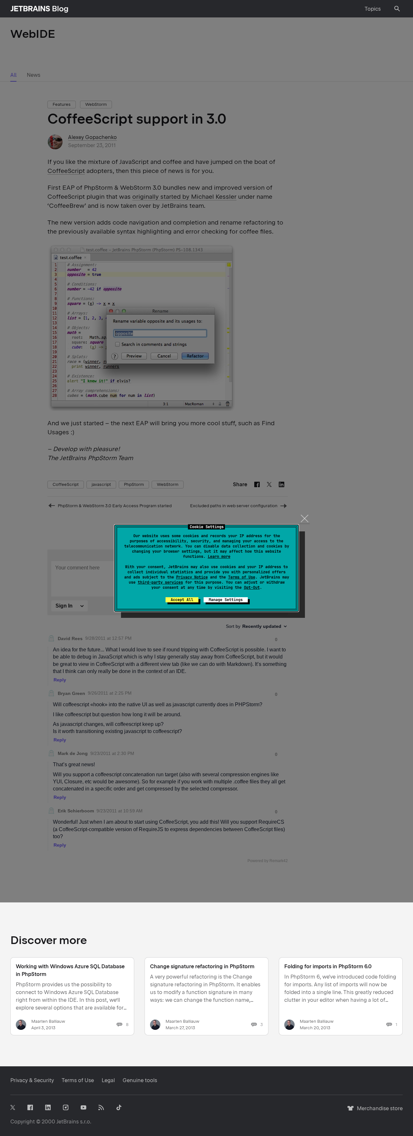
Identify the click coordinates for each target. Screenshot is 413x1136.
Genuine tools (140, 1080)
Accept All (182, 599)
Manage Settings (226, 599)
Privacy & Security (32, 1080)
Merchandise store (378, 1111)
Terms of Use (241, 577)
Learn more (219, 556)
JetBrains (67, 1122)
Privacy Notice (192, 577)
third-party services (160, 582)
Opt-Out (252, 587)
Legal (108, 1080)
